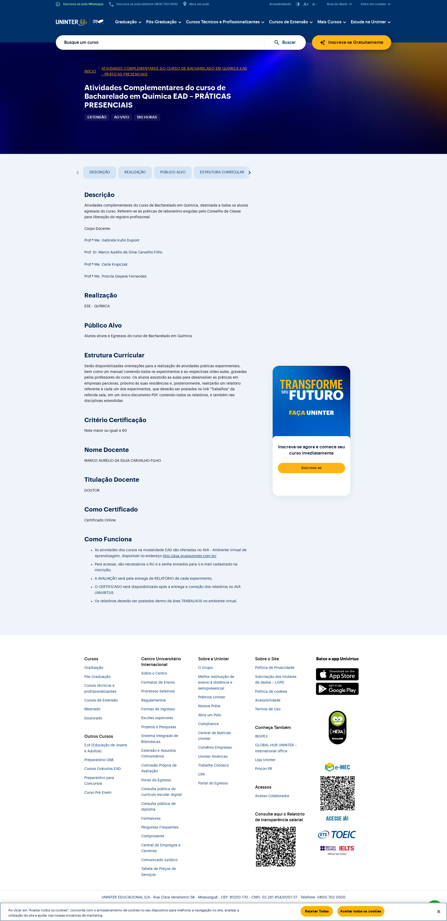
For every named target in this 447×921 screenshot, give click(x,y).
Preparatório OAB (99, 760)
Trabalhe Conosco (213, 765)
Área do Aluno (337, 4)
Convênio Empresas (215, 747)
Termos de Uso (267, 709)
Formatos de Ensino (158, 682)
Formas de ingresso (158, 709)
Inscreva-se (311, 468)
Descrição (100, 172)
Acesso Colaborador (272, 796)
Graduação (126, 22)
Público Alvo (172, 172)
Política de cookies (271, 691)
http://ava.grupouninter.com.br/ (190, 556)
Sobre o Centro (154, 673)
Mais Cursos (329, 22)
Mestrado (92, 709)
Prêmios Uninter (211, 697)
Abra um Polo (209, 715)
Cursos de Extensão (288, 22)
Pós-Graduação (161, 22)
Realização (135, 172)
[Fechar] (438, 911)
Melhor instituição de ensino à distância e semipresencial (216, 682)
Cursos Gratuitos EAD (102, 769)
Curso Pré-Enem (97, 793)
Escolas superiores (157, 718)
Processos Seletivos (158, 691)
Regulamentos (153, 700)
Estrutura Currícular (222, 172)
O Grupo (205, 668)
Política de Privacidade (274, 668)
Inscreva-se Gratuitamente (355, 42)
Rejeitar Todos (317, 911)
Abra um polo (199, 4)
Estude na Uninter (368, 22)
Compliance (208, 724)
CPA (201, 774)
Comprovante (152, 836)
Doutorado (93, 718)
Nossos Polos (209, 706)
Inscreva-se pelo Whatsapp (83, 4)
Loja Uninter (265, 760)
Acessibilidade (280, 4)
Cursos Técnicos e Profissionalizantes (223, 22)
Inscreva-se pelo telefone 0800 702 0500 (147, 4)
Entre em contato (373, 4)
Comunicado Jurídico (159, 860)
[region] (223, 912)
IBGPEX (261, 736)
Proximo (249, 172)
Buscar (289, 42)
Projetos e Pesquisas (158, 727)
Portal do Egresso (156, 780)
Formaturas (151, 818)
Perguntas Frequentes (159, 827)
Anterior (78, 172)
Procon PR (263, 769)
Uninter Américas (213, 757)
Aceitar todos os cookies (360, 911)
